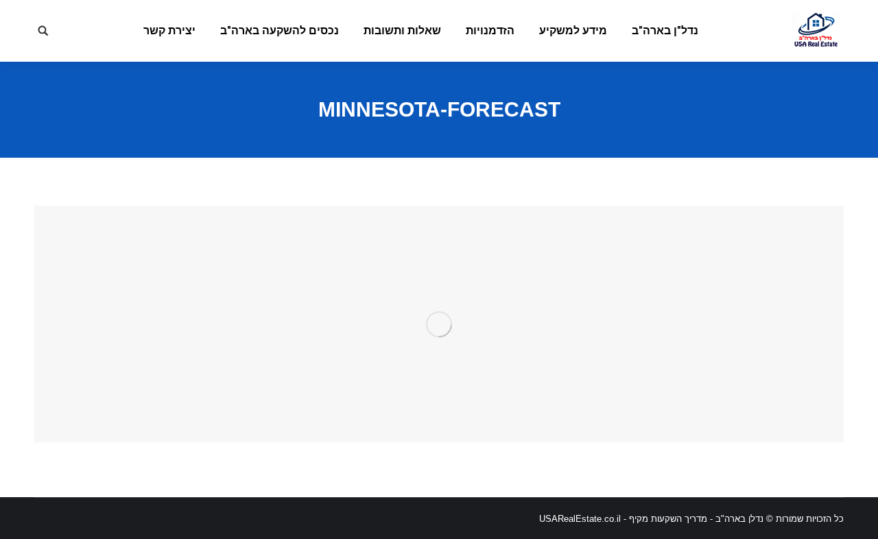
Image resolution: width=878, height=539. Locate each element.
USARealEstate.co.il (580, 519)
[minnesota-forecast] (439, 324)
